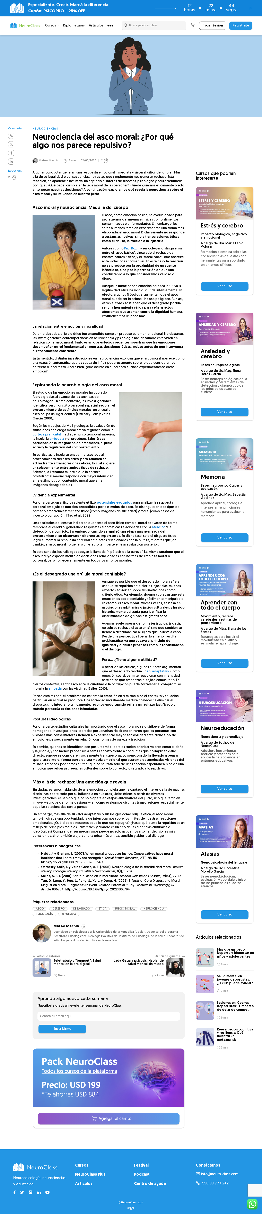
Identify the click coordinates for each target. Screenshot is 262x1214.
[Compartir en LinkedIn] (11, 161)
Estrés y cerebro (222, 226)
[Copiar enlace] (11, 136)
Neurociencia (153, 908)
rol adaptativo (158, 671)
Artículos (96, 25)
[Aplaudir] (16, 177)
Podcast (142, 1175)
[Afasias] (224, 831)
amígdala (57, 439)
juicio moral (125, 908)
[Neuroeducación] (224, 706)
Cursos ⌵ (52, 25)
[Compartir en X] (11, 144)
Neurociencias (45, 128)
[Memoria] (224, 454)
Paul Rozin (131, 248)
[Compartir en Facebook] (11, 153)
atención (158, 527)
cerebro (58, 908)
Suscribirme (62, 1029)
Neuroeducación (222, 728)
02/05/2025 (88, 160)
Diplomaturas (74, 25)
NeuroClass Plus (90, 1175)
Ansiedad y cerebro (215, 354)
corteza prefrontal (47, 434)
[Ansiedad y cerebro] (224, 329)
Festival (141, 1165)
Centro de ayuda (150, 1184)
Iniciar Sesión (213, 25)
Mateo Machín (49, 160)
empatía (55, 688)
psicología (44, 914)
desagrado (81, 908)
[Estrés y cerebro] (224, 203)
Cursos (81, 1165)
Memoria (213, 477)
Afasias (210, 854)
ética (102, 908)
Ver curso (224, 286)
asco (40, 908)
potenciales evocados (114, 502)
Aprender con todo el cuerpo (220, 606)
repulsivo (68, 914)
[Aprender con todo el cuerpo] (224, 580)
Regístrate (241, 25)
